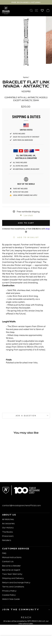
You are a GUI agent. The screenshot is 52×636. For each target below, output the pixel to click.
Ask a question (26, 416)
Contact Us (8, 562)
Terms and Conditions (13, 587)
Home (25, 77)
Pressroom (8, 536)
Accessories (8, 524)
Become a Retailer (11, 566)
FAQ (4, 553)
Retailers (6, 540)
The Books (7, 532)
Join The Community (20, 610)
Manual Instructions (11, 557)
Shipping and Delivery (13, 578)
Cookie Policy (9, 595)
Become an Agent (11, 570)
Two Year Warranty (12, 574)
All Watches (8, 519)
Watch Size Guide (11, 599)
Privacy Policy (9, 591)
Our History (8, 528)
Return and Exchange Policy (16, 583)
